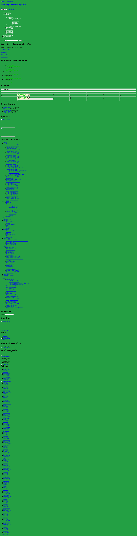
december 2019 (6, 455)
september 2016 (7, 496)
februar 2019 (6, 464)
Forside (5, 142)
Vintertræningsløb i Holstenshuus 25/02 (18, 170)
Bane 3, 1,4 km (4, 57)
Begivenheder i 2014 (11, 244)
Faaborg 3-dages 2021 (11, 287)
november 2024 (6, 391)
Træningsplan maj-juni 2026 (12, 146)
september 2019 (7, 458)
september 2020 (7, 443)
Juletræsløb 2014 (10, 268)
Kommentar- (7, 338)
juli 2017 (5, 484)
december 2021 (6, 427)
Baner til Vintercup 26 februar (16, 284)
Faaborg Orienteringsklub (13, 4)
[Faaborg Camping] (5, 119)
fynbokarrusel (6, 111)
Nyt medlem (6, 274)
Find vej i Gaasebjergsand (12, 221)
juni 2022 (5, 420)
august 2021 (6, 431)
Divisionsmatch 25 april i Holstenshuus (15, 307)
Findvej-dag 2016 (10, 252)
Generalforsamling (10, 211)
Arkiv (4, 278)
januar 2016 (6, 506)
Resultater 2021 (9, 25)
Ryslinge (8, 226)
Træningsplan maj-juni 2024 (12, 156)
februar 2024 (6, 399)
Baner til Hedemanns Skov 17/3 (13, 179)
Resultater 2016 (9, 32)
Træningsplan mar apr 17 (12, 305)
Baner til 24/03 (9, 178)
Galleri (4, 246)
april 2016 (5, 502)
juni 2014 (5, 528)
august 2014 (6, 526)
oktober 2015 (6, 509)
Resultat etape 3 (15, 23)
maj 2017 (5, 487)
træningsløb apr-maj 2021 (12, 188)
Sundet (7, 228)
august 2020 (6, 445)
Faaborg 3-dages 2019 (11, 197)
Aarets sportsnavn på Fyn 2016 (13, 256)
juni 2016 (5, 500)
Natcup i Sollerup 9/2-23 (14, 171)
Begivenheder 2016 (10, 242)
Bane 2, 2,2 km (4, 54)
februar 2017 (6, 491)
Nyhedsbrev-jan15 (13, 206)
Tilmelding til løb (7, 219)
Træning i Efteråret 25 (11, 148)
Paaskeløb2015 (9, 265)
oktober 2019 (6, 456)
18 (23, 97)
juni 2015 (5, 513)
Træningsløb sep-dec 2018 (12, 296)
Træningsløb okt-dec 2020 (12, 191)
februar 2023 (6, 410)
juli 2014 (5, 527)
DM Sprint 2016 (10, 253)
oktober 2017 (6, 481)
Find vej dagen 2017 (11, 248)
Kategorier (3, 314)
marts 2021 (5, 436)
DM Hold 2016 (9, 251)
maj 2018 (5, 473)
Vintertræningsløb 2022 (11, 279)
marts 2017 (5, 490)
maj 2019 (5, 461)
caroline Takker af (7, 112)
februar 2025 (6, 387)
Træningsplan (12, 160)
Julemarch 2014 (9, 266)
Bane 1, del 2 (4, 52)
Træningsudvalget (10, 183)
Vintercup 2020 (9, 292)
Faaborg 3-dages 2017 (11, 302)
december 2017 (6, 478)
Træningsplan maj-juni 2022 (12, 176)
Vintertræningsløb (10, 189)
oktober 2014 (6, 523)
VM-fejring (8, 260)
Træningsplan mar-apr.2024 (12, 157)
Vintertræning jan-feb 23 (11, 169)
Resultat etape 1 (15, 21)
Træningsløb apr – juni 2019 (12, 198)
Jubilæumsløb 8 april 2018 (12, 294)
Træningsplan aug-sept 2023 (12, 162)
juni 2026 (5, 370)
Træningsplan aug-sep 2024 (12, 153)
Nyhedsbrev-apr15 (13, 205)
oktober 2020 (6, 442)
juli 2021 (5, 432)
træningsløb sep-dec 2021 (12, 185)
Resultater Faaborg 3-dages (15, 18)
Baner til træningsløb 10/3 (12, 180)
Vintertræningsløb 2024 (11, 158)
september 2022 (7, 416)
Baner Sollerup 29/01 (14, 282)
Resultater (5, 16)
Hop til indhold (11, 9)
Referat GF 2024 (13, 212)
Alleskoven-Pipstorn (10, 234)
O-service (5, 37)
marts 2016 (5, 504)
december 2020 (6, 440)
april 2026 (5, 372)
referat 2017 (12, 215)
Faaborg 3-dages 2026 (8, 107)
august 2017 (6, 483)
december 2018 (6, 467)
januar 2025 (6, 388)
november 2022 (6, 414)
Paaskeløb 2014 (9, 273)
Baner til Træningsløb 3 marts (13, 182)
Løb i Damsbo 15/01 (13, 280)
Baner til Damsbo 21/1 (14, 173)
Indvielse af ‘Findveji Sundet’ (13, 270)
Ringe (7, 225)
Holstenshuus (9, 237)
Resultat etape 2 (15, 22)
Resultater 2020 (9, 27)
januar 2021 (6, 438)
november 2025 (6, 378)
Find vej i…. (6, 220)
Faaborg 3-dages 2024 (11, 155)
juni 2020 (5, 447)
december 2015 (6, 508)
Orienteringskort (7, 229)
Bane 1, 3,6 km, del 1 (5, 49)
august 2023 (6, 405)
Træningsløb (6, 143)
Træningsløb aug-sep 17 (11, 301)
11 (23, 95)
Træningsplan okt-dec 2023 (12, 161)
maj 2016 (5, 501)
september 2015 (7, 510)
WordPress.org (6, 339)
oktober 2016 (6, 495)
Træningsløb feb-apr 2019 (12, 200)
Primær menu (4, 9)
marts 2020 (5, 451)
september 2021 (7, 429)
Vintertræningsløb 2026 (11, 147)
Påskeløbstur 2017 (10, 250)
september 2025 (7, 381)
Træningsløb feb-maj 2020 (12, 193)
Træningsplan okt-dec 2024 (12, 152)
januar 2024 (6, 400)
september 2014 (7, 524)
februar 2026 (6, 374)
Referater (8, 216)
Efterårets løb (6, 108)
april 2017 (5, 488)
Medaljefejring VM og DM (12, 269)
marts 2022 (5, 423)
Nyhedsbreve (9, 203)
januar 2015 (6, 519)
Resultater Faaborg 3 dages (15, 26)
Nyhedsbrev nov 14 (13, 207)
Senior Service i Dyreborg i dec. (13, 257)
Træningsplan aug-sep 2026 (12, 144)
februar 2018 (6, 475)
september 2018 (7, 469)
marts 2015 (5, 517)
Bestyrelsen (6, 201)
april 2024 (5, 396)
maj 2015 (5, 514)
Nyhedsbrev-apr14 (13, 210)
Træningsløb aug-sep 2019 (12, 196)
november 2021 (6, 428)
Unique (7, 356)
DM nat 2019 (9, 293)
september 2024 (7, 392)
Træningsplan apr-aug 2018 (12, 298)
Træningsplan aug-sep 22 (12, 175)
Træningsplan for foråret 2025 (13, 150)
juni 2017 (5, 486)
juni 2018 (5, 472)
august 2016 (6, 497)
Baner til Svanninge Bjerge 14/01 (16, 174)
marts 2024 (5, 397)
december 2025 (6, 377)
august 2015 (6, 511)
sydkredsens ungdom (8, 35)
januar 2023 (6, 411)
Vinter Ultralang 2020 (11, 291)
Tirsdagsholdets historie (11, 239)
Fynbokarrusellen (7, 36)
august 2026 (6, 369)
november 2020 (6, 441)
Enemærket (8, 232)
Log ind (5, 336)
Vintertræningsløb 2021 (11, 285)
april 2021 (5, 434)
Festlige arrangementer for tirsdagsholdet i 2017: (17, 241)
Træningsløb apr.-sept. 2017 (12, 303)
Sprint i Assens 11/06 (11, 289)
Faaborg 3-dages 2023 (11, 164)
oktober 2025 (6, 379)
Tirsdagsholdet (6, 238)
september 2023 (7, 404)
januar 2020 (6, 454)
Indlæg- (6, 337)
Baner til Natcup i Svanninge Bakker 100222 (19, 283)
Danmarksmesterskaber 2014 (12, 271)
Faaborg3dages (6, 12)
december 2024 (6, 390)
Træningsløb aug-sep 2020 (12, 192)
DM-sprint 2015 (10, 262)
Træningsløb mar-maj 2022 (12, 184)
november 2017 (6, 479)
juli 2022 (5, 419)
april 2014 (5, 531)
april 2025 (5, 386)
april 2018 (5, 474)
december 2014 (6, 520)
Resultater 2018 (9, 30)
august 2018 (6, 470)
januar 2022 (6, 425)
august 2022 (6, 418)
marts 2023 (5, 409)
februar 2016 (6, 505)
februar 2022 (6, 424)
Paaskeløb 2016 (9, 255)
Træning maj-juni (7, 110)
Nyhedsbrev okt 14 (13, 209)
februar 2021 (6, 437)
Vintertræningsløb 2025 (11, 151)
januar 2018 (6, 477)
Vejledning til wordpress (8, 275)
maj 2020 (5, 449)
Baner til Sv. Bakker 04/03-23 (16, 167)
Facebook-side (6, 14)
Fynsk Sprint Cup (7, 218)
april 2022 (5, 422)
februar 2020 (6, 452)
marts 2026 (5, 373)
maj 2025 (5, 384)
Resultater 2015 (9, 33)
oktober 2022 (6, 415)
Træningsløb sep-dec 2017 (12, 300)
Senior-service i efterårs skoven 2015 (14, 259)
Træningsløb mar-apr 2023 (12, 166)
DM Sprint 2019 (10, 247)
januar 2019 (6, 465)
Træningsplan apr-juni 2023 (12, 165)
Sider (2, 356)
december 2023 (6, 401)
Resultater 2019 (9, 28)
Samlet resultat (15, 19)
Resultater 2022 (9, 17)
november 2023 (6, 402)
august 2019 (6, 459)
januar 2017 (6, 492)
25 (23, 98)
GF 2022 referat (12, 214)
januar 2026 (6, 375)
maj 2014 (5, 529)
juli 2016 (5, 499)
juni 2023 (5, 406)
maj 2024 (5, 395)
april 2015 (5, 515)
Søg (1, 8)
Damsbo (8, 235)
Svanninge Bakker (10, 224)
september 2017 (7, 482)
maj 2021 (5, 433)
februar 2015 (6, 518)
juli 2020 (5, 446)
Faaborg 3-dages (10, 297)
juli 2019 (5, 460)
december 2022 (6, 413)
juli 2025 (5, 382)
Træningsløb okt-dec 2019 (12, 194)
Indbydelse (8, 13)
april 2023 (5, 408)
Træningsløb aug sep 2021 (12, 187)
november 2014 (6, 522)
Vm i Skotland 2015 (10, 261)
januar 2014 (6, 532)
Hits (4, 356)
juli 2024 (5, 393)
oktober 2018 (6, 468)
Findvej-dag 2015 (10, 264)
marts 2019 (5, 463)
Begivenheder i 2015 (11, 243)
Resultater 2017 (9, 31)
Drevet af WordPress (5, 534)
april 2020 (5, 450)
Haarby (8, 233)
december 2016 (6, 493)
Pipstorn (8, 223)
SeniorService (6, 277)
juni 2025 (5, 383)
